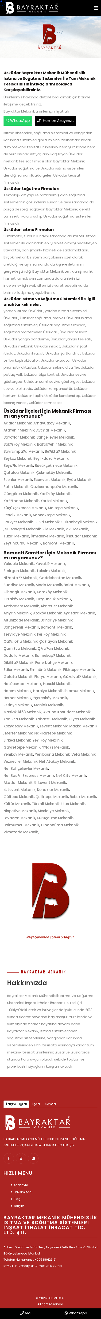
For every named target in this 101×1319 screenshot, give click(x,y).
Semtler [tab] (50, 1104)
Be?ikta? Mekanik (60, 451)
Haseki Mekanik (57, 683)
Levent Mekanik (54, 726)
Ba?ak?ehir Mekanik (55, 444)
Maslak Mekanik (48, 704)
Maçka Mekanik (83, 726)
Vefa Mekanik (83, 754)
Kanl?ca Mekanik (19, 719)
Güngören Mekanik (21, 493)
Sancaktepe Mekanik (51, 514)
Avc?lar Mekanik (50, 430)
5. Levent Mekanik (50, 782)
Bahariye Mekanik (57, 620)
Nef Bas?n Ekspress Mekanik (29, 775)
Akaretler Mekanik (57, 606)
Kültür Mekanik (17, 803)
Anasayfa (21, 1185)
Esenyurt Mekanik (50, 479)
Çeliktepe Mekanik (51, 796)
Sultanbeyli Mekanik (79, 522)
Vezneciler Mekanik (21, 761)
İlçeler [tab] (36, 1104)
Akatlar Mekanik (18, 782)
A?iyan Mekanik (17, 613)
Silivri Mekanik (47, 522)
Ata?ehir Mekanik (19, 430)
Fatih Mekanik (16, 486)
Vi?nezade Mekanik (21, 832)
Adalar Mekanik (18, 423)
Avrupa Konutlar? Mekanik (67, 712)
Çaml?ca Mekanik (20, 648)
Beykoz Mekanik (18, 458)
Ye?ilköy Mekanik (47, 740)
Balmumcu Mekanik (21, 825)
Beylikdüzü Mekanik (50, 458)
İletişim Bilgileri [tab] (16, 1104)
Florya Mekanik (47, 676)
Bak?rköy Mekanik (19, 444)
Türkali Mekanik (46, 803)
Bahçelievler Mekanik (55, 437)
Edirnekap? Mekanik (53, 655)
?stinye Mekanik (18, 704)
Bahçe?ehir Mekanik (21, 627)
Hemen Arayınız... (58, 120)
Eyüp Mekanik (79, 479)
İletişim (19, 1206)
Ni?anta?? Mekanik (21, 577)
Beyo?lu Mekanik (18, 465)
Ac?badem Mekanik (21, 606)
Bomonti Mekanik (58, 543)
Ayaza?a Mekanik (79, 613)
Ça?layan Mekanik (56, 641)
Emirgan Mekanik (19, 570)
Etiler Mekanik (16, 669)
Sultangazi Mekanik (23, 529)
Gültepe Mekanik (19, 796)
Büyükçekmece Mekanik (56, 465)
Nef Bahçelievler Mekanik (26, 768)
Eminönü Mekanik (46, 669)
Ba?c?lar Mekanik (19, 437)
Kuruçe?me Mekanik (55, 817)
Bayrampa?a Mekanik (23, 451)
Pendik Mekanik (17, 514)
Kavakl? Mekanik (50, 563)
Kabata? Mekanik (51, 719)
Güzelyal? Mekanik (80, 676)
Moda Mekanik (49, 584)
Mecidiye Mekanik (54, 810)
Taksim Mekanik (51, 570)
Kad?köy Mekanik (55, 493)
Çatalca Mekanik (19, 472)
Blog (17, 1199)
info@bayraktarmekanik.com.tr (38, 1265)
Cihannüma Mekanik (60, 825)
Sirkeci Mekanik (17, 740)
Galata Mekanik (18, 676)
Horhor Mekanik (17, 697)
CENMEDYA (55, 1298)
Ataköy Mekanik (47, 613)
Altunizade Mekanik (21, 620)
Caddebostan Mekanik (60, 577)
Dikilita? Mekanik (19, 662)
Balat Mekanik (76, 584)
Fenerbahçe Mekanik (53, 662)
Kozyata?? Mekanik (21, 726)
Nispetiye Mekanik (20, 810)
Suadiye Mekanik (19, 584)
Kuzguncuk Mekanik (53, 599)
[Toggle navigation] (96, 8)
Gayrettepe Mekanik (22, 747)
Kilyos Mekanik (82, 719)
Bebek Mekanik (83, 796)
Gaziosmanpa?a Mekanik (53, 486)
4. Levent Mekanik (19, 789)
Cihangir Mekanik (19, 591)
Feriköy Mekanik (51, 634)
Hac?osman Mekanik (22, 683)
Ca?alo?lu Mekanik (21, 641)
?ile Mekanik (53, 529)
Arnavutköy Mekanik (51, 423)
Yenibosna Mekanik (52, 754)
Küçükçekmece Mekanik (25, 507)
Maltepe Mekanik (63, 507)
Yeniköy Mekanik (18, 754)
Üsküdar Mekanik (81, 536)
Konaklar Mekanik (53, 789)
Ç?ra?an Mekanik (53, 648)
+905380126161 (45, 1259)
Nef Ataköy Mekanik (57, 761)
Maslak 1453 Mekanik (23, 712)
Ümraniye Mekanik (47, 536)
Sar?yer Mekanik (18, 522)
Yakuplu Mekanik (19, 563)
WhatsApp (20, 120)
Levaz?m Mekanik (19, 817)
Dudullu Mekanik (18, 655)
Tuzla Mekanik (16, 536)
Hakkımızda (22, 1192)
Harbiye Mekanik (48, 690)
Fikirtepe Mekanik (78, 669)
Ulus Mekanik (73, 803)
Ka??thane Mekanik (21, 500)
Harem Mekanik (17, 690)
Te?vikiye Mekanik (19, 634)
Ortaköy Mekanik (19, 599)
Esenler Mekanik (18, 479)
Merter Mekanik (19, 733)
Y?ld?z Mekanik (55, 747)
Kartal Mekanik (53, 500)
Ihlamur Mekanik (79, 690)
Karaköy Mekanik (52, 591)
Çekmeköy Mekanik (53, 472)
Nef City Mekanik (71, 775)
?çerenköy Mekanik (50, 697)
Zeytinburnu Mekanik (22, 543)
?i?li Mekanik (77, 529)
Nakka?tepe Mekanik (53, 733)
